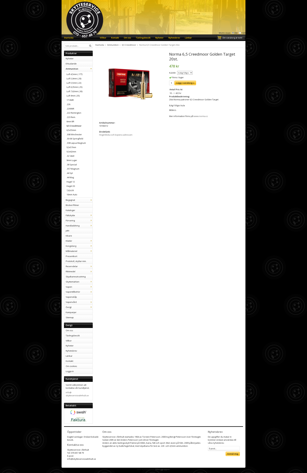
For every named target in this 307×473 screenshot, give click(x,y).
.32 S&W (70, 155)
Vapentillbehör (73, 291)
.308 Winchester (74, 134)
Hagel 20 (71, 186)
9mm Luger (72, 160)
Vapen (69, 286)
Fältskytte (70, 215)
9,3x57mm (71, 147)
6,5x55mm (71, 130)
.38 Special (72, 164)
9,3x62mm (71, 151)
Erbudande (71, 63)
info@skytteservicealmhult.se (77, 394)
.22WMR (70, 108)
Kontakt (115, 37)
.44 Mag (70, 177)
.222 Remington (74, 112)
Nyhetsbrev (174, 37)
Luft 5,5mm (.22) (74, 82)
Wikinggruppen (162, 469)
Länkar (188, 37)
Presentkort (71, 256)
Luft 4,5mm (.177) (74, 74)
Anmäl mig (232, 453)
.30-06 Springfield (75, 138)
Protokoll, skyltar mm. (76, 261)
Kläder (69, 240)
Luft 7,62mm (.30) (74, 91)
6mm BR (70, 121)
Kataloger (70, 210)
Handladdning (72, 225)
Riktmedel (70, 271)
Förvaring (70, 220)
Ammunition (72, 68)
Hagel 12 (71, 181)
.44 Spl (70, 173)
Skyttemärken (72, 281)
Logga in (70, 371)
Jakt (67, 230)
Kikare (69, 235)
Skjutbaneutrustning (76, 276)
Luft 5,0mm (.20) (74, 78)
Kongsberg (71, 246)
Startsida (68, 37)
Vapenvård (71, 302)
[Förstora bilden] (130, 83)
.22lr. (69, 104)
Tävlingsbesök (143, 37)
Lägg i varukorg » (185, 82)
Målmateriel (71, 251)
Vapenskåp (71, 296)
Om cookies (71, 366)
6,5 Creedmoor (74, 125)
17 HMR (70, 100)
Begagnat (70, 200)
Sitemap (70, 317)
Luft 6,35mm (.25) (74, 87)
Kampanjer (71, 312)
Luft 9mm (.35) (73, 95)
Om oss (127, 37)
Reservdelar (72, 266)
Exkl (243, 32)
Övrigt (68, 307)
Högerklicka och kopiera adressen (115, 134)
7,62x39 (70, 190)
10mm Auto (72, 194)
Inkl (236, 32)
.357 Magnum (73, 168)
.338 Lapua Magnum (76, 142)
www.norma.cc (201, 116)
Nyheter (159, 37)
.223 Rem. (71, 117)
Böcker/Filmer (72, 205)
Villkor (103, 37)
